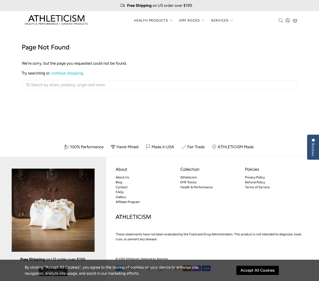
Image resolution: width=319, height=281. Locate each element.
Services (220, 20)
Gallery (121, 197)
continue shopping (67, 73)
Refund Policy (255, 182)
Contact (122, 187)
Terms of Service (257, 187)
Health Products (151, 20)
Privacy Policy (255, 177)
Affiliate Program (128, 202)
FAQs (120, 192)
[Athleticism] (56, 20)
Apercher (162, 258)
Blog (119, 182)
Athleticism (188, 177)
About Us (122, 177)
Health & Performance (196, 187)
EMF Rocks (189, 20)
